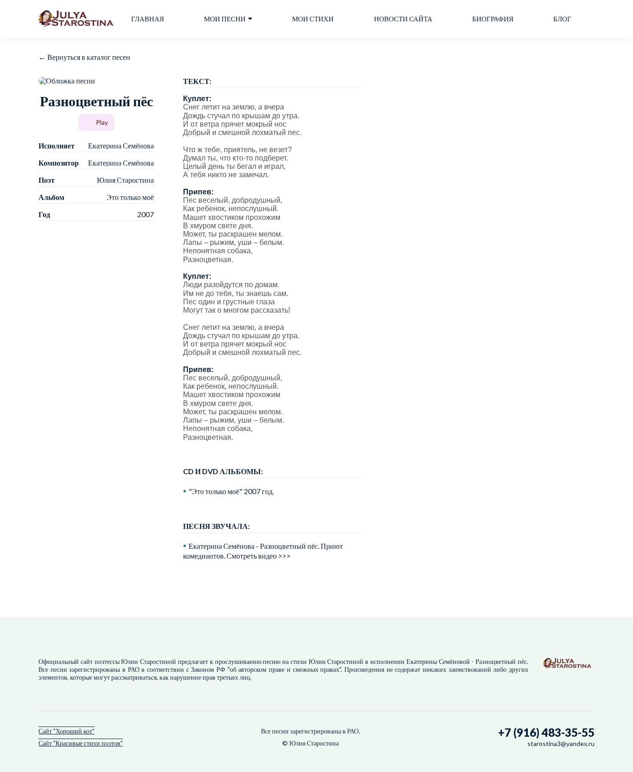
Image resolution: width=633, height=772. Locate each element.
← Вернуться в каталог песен (84, 57)
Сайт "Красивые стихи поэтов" (80, 743)
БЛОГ (562, 18)
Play (102, 122)
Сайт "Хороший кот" (66, 731)
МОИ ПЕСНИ (225, 18)
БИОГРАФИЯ (492, 18)
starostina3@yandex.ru (561, 743)
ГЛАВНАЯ (147, 18)
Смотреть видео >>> (259, 555)
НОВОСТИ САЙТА (403, 18)
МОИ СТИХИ (313, 18)
